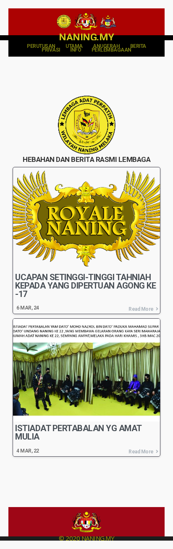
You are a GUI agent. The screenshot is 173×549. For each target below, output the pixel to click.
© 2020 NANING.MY (86, 538)
